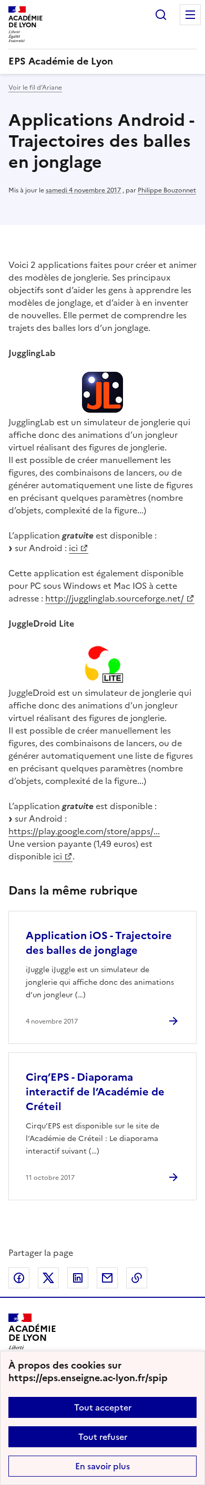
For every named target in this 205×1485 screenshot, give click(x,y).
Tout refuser (102, 1436)
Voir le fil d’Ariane (35, 87)
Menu (190, 14)
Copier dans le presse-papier (136, 1277)
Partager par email (107, 1277)
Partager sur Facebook (18, 1277)
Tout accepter (102, 1407)
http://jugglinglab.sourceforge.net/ (114, 598)
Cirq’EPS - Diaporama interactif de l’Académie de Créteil (95, 1091)
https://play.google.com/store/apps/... (84, 831)
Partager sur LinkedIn (77, 1277)
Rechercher (160, 14)
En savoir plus (102, 1466)
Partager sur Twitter (48, 1277)
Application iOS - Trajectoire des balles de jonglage (99, 943)
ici (73, 548)
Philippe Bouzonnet (167, 190)
